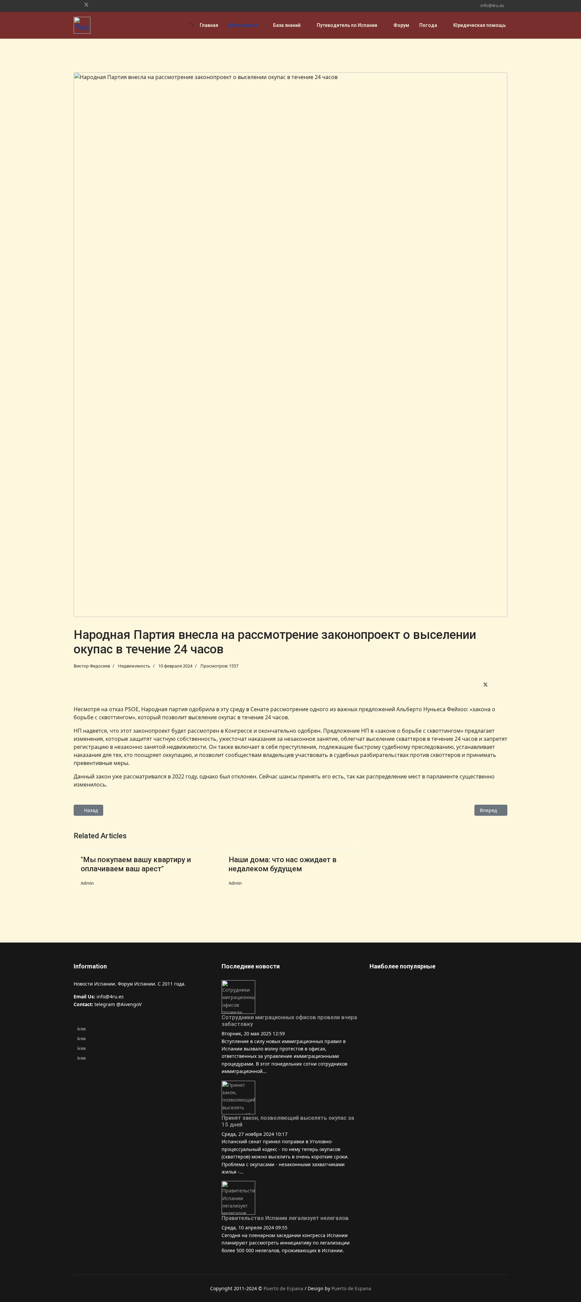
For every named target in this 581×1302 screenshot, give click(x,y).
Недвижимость (134, 666)
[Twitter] (86, 4)
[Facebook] (75, 4)
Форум (401, 25)
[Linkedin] (97, 4)
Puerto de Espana (283, 1288)
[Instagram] (108, 4)
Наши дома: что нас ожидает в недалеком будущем (283, 864)
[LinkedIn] (501, 687)
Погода (428, 25)
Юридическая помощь (479, 25)
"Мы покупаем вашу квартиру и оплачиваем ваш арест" (136, 864)
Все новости (242, 25)
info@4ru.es (492, 5)
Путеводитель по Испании (347, 25)
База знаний (287, 25)
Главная (209, 25)
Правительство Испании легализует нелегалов (285, 1218)
